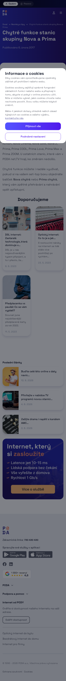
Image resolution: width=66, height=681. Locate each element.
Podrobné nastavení (33, 136)
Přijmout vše (33, 126)
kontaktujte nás (14, 118)
